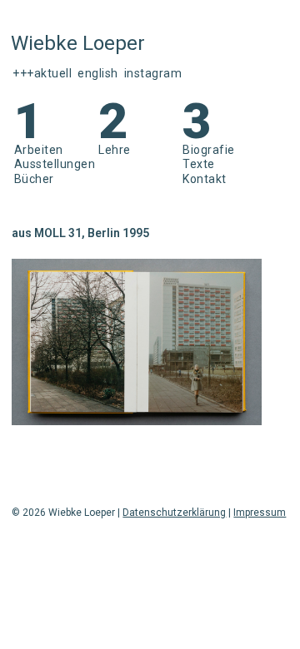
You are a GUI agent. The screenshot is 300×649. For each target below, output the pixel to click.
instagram (153, 73)
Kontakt (204, 179)
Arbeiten (38, 149)
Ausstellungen (55, 164)
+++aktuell (42, 73)
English (98, 73)
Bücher (34, 179)
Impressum (259, 512)
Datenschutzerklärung (174, 512)
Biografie (208, 149)
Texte (198, 164)
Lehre (114, 149)
